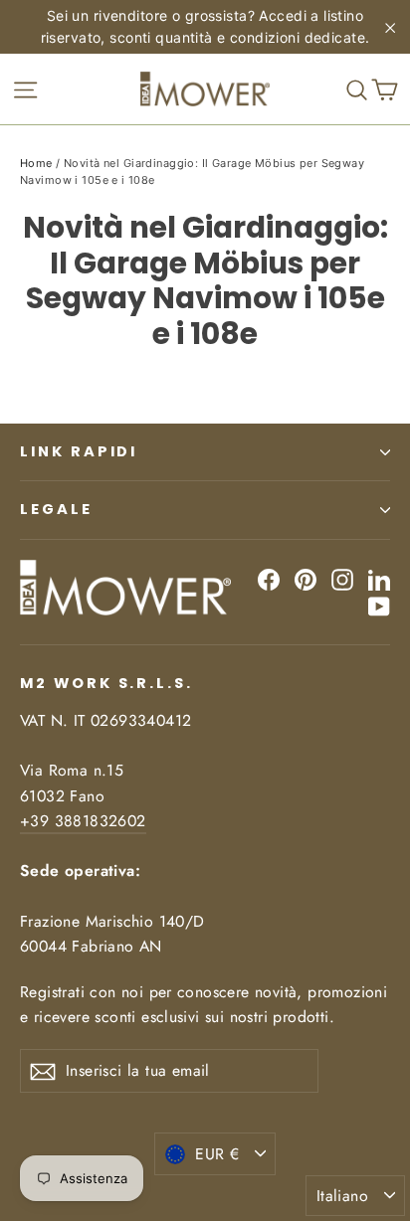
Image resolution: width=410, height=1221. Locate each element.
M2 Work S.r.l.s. (106, 683)
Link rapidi (78, 451)
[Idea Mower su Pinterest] (305, 578)
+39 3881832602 (83, 820)
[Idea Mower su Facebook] (269, 578)
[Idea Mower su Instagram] (342, 578)
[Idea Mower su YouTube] (379, 606)
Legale (56, 509)
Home (36, 163)
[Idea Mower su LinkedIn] (379, 578)
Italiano (342, 1195)
